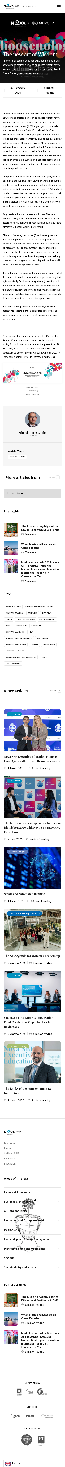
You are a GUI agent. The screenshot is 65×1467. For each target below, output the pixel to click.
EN (13, 1463)
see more (33, 435)
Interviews (47, 613)
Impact (9, 626)
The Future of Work (25, 619)
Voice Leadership (13, 663)
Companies (32, 613)
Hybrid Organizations (16, 644)
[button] (59, 6)
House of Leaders (47, 619)
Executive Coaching (14, 613)
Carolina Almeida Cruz (44, 352)
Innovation (21, 626)
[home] (24, 6)
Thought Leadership (15, 651)
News (31, 632)
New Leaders (42, 638)
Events (9, 619)
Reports (34, 644)
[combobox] (12, 1463)
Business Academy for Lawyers (39, 607)
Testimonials (49, 644)
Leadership (36, 626)
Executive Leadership (15, 632)
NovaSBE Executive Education (19, 638)
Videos (44, 657)
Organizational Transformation (21, 657)
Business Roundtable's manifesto (41, 147)
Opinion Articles (17, 457)
